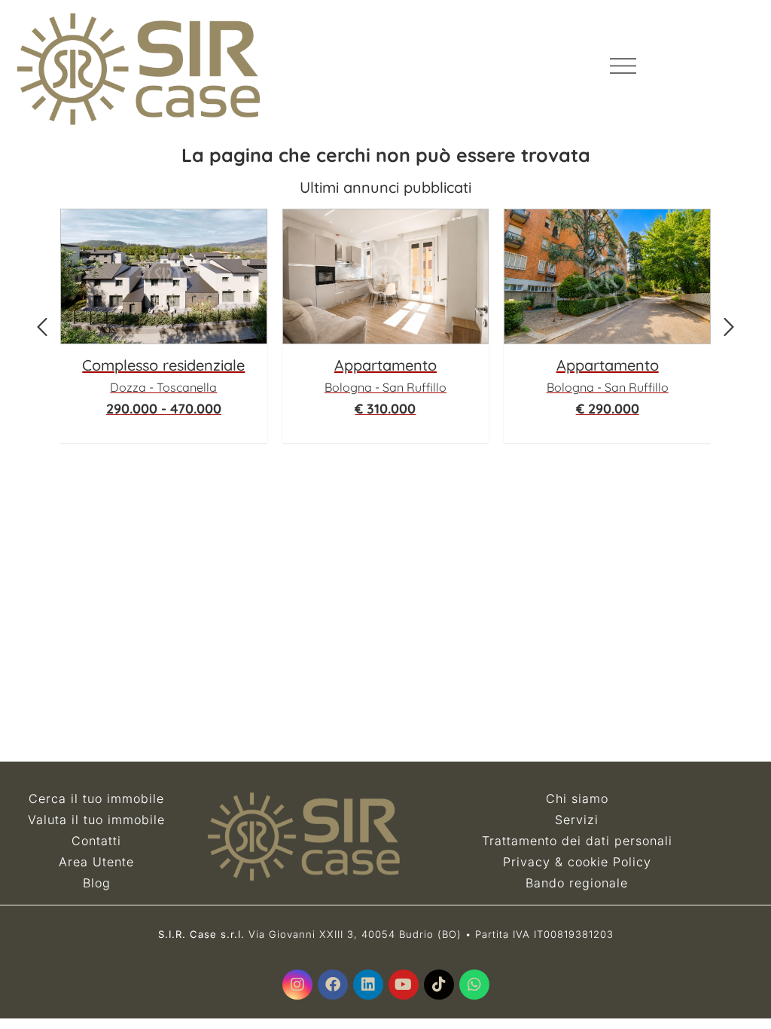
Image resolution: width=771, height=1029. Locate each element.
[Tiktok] (439, 984)
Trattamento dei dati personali (577, 840)
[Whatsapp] (474, 984)
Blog (97, 882)
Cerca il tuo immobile (96, 798)
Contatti (96, 840)
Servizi (577, 819)
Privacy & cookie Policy (577, 861)
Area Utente (96, 861)
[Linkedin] (368, 984)
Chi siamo (577, 798)
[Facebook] (333, 984)
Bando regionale (577, 882)
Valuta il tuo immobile (96, 819)
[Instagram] (297, 984)
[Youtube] (404, 984)
